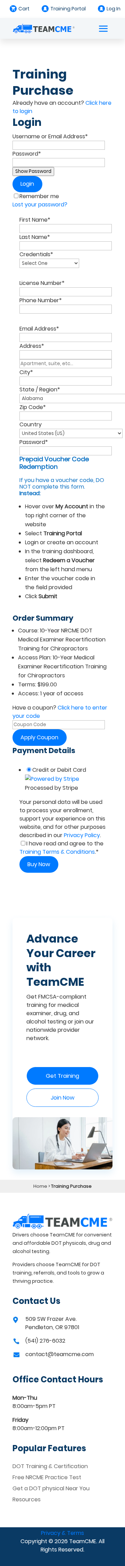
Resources (26, 1499)
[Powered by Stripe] (52, 779)
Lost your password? (39, 205)
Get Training (62, 1076)
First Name (34, 220)
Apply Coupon (39, 737)
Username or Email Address (50, 136)
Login (27, 184)
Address (31, 346)
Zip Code (32, 407)
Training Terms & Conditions (57, 852)
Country (30, 424)
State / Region (39, 389)
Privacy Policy (82, 835)
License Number (42, 283)
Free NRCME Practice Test (46, 1477)
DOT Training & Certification (50, 1466)
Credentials (36, 254)
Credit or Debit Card (59, 770)
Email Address (39, 329)
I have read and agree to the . (61, 848)
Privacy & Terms (62, 1533)
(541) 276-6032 (45, 1341)
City (26, 372)
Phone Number (40, 300)
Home (40, 1186)
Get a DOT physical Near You (51, 1488)
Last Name (34, 237)
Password (26, 154)
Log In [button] (113, 8)
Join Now (62, 1098)
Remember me (39, 196)
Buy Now (38, 864)
